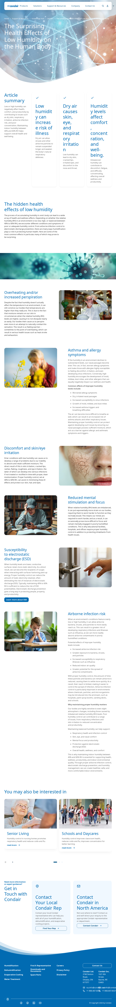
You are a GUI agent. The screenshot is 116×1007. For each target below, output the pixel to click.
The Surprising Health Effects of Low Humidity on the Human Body (83, 18)
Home (6, 18)
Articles (50, 18)
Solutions (37, 6)
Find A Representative (40, 965)
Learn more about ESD (16, 599)
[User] (107, 6)
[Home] (12, 6)
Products (24, 6)
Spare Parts (35, 975)
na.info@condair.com (95, 987)
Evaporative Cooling (13, 974)
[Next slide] (13, 862)
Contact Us (90, 6)
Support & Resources (56, 6)
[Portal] (103, 6)
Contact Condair (90, 925)
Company (75, 6)
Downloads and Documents (37, 970)
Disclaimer (62, 974)
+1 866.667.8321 (93, 991)
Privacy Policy (63, 970)
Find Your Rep (49, 928)
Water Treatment (12, 979)
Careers (60, 965)
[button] (55, 862)
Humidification (11, 965)
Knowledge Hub (38, 18)
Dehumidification (12, 970)
